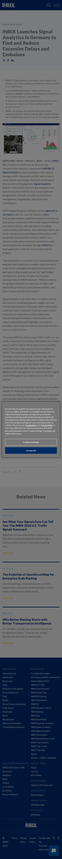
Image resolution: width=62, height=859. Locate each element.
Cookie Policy (31, 425)
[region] (31, 429)
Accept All (31, 450)
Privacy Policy (47, 425)
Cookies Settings (31, 442)
